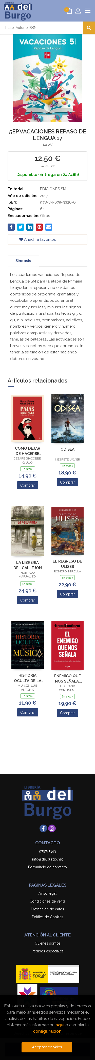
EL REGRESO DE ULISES (67, 564)
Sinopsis (23, 260)
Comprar (27, 485)
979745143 (47, 851)
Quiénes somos (48, 943)
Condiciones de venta (47, 901)
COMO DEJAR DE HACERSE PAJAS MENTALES (27, 451)
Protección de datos (47, 909)
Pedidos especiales (48, 951)
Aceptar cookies (47, 1047)
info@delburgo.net (47, 859)
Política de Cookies (47, 917)
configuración (47, 1031)
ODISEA (67, 449)
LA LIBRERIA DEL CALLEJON (27, 565)
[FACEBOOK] (43, 828)
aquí (59, 1024)
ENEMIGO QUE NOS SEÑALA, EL (67, 679)
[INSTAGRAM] (52, 828)
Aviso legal (47, 893)
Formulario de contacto (47, 867)
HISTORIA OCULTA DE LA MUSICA (27, 678)
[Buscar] (89, 28)
